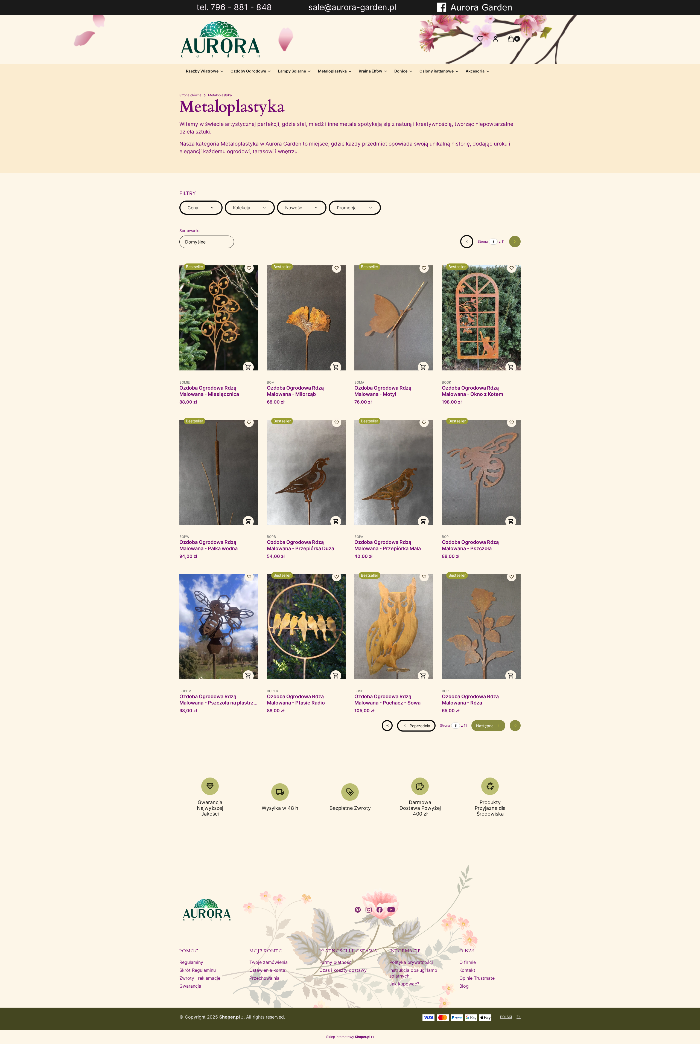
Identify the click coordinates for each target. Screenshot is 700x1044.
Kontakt (467, 970)
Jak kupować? (404, 984)
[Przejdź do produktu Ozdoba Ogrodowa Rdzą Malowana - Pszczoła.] (481, 472)
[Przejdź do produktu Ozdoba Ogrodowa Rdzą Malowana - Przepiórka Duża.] (306, 472)
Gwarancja (190, 986)
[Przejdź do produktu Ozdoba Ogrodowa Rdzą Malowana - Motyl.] (393, 318)
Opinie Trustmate (477, 978)
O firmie (467, 962)
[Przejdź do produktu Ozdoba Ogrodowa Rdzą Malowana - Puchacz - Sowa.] (393, 627)
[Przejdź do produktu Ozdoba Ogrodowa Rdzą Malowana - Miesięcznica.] (218, 318)
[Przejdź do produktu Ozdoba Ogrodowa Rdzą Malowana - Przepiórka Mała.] (393, 472)
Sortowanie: (189, 230)
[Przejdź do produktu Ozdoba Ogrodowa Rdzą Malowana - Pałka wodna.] (218, 472)
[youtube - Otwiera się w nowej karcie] (391, 909)
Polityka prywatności (411, 962)
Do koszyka (248, 367)
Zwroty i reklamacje (199, 978)
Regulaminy (191, 962)
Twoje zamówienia (268, 962)
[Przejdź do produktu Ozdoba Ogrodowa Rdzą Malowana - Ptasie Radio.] (306, 627)
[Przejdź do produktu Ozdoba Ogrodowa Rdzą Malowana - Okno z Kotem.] (481, 318)
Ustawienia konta (267, 970)
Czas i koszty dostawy (343, 970)
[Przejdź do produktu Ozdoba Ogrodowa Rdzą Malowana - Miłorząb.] (306, 318)
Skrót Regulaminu (197, 970)
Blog (464, 986)
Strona (483, 241)
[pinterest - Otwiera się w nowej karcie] (357, 909)
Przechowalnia (264, 978)
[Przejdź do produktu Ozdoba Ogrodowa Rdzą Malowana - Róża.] (481, 627)
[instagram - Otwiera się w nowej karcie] (368, 909)
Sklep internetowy (348, 1037)
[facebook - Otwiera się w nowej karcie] (379, 909)
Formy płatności (335, 962)
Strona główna (190, 95)
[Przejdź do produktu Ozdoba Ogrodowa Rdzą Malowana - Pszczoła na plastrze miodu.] (218, 627)
